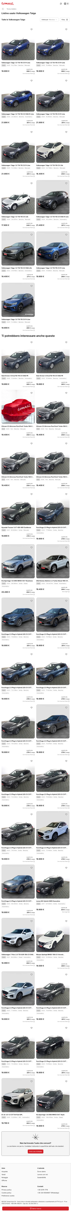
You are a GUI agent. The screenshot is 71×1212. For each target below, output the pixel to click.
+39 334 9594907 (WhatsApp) (48, 1193)
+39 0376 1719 (42, 1190)
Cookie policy (6, 1193)
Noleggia (5, 1177)
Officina (4, 1180)
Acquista (5, 1171)
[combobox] (49, 20)
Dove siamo (41, 1171)
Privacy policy (6, 1190)
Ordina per (45, 19)
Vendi (3, 1174)
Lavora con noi (42, 1174)
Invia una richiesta (35, 1151)
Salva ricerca (36, 1208)
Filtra (63, 20)
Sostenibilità (41, 1177)
